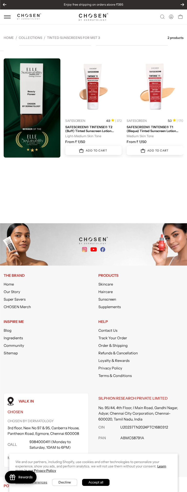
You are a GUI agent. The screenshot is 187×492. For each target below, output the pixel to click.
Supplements (109, 306)
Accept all (95, 482)
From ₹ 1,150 (75, 141)
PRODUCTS (108, 275)
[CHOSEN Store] (93, 17)
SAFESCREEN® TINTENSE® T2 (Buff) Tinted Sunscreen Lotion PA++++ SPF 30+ (88, 129)
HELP (103, 322)
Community (14, 345)
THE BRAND (14, 275)
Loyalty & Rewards (114, 360)
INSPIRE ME (14, 322)
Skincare (105, 284)
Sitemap (11, 353)
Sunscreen (107, 299)
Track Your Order (112, 338)
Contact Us (107, 330)
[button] (162, 16)
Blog (7, 330)
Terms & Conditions (115, 375)
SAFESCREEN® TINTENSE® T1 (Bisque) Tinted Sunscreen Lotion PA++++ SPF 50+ (151, 129)
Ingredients (13, 338)
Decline (64, 482)
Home (9, 38)
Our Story (12, 291)
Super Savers (15, 299)
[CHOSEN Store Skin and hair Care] (29, 18)
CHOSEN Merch (17, 306)
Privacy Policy (110, 368)
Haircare (105, 291)
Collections (30, 38)
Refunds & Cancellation (118, 353)
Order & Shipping (113, 345)
